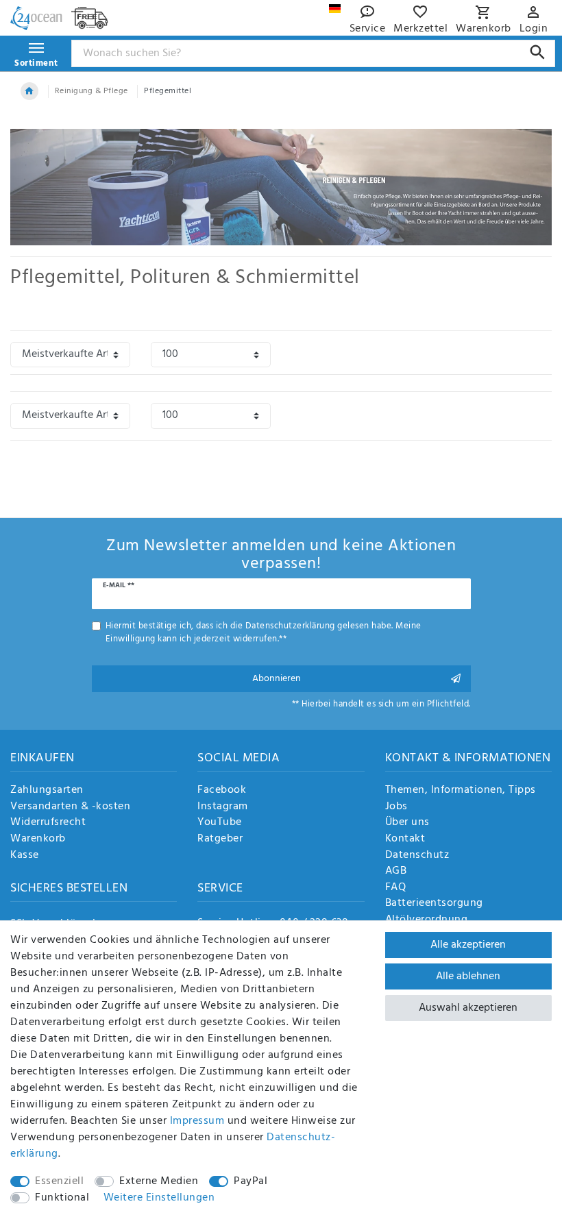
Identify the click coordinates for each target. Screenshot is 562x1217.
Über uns (407, 823)
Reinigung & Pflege (91, 91)
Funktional (62, 1198)
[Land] (335, 8)
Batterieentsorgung (434, 904)
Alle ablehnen (468, 976)
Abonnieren (276, 679)
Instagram (222, 807)
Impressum (197, 1121)
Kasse (24, 856)
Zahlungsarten (47, 791)
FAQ (395, 888)
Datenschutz (417, 856)
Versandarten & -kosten (70, 807)
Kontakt (405, 839)
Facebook (221, 791)
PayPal (250, 1181)
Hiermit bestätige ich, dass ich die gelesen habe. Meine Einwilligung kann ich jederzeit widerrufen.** (264, 632)
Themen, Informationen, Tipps (460, 791)
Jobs (396, 807)
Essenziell (59, 1181)
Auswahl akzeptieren (468, 1008)
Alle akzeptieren (468, 945)
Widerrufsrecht (48, 823)
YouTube (219, 823)
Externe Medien (158, 1181)
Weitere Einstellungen (159, 1198)
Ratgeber (220, 839)
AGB (396, 871)
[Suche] (537, 52)
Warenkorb (38, 839)
